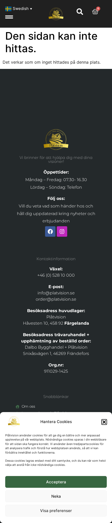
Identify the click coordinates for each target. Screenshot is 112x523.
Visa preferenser (56, 510)
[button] (104, 422)
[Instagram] (62, 231)
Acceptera (56, 481)
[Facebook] (50, 231)
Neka (56, 496)
